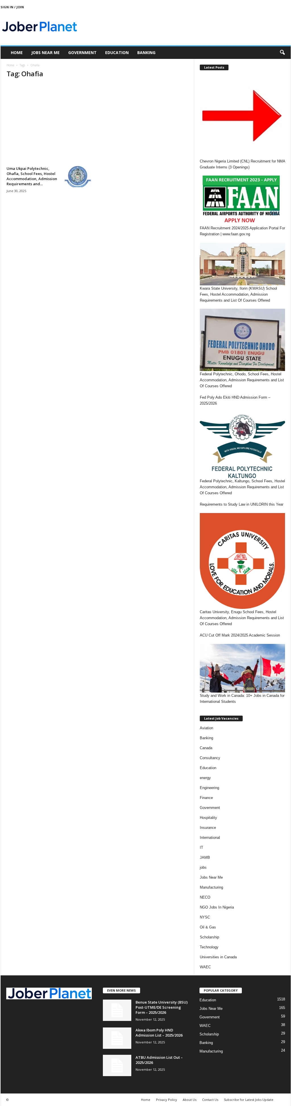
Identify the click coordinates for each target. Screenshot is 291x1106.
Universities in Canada (218, 957)
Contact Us (210, 1099)
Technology (209, 947)
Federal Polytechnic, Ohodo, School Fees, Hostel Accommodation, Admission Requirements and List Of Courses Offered (242, 380)
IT (201, 847)
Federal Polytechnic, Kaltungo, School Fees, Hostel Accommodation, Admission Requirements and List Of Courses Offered (242, 487)
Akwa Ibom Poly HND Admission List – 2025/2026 (159, 1032)
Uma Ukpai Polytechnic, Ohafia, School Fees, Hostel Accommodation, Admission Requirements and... (32, 176)
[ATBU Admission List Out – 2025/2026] (117, 1065)
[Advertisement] (97, 124)
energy (205, 778)
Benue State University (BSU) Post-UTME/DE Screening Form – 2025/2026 (162, 1007)
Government (82, 52)
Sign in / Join (12, 7)
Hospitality (208, 817)
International (210, 837)
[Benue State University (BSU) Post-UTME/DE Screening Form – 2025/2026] (117, 1010)
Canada (206, 748)
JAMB (205, 857)
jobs (203, 867)
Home (17, 52)
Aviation (206, 728)
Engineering (209, 788)
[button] (282, 52)
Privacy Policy (166, 1099)
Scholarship (209, 937)
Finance (206, 798)
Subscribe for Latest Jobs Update (248, 1099)
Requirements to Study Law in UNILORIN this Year (241, 504)
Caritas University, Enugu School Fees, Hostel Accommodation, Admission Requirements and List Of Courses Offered (242, 618)
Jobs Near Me (45, 52)
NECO (205, 897)
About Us (189, 1099)
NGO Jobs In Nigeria (217, 907)
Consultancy (210, 758)
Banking (146, 52)
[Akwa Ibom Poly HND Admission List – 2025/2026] (117, 1038)
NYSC (205, 917)
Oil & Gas (208, 927)
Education (117, 52)
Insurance (208, 827)
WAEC (205, 967)
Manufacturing (211, 887)
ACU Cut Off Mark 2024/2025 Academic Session (240, 635)
